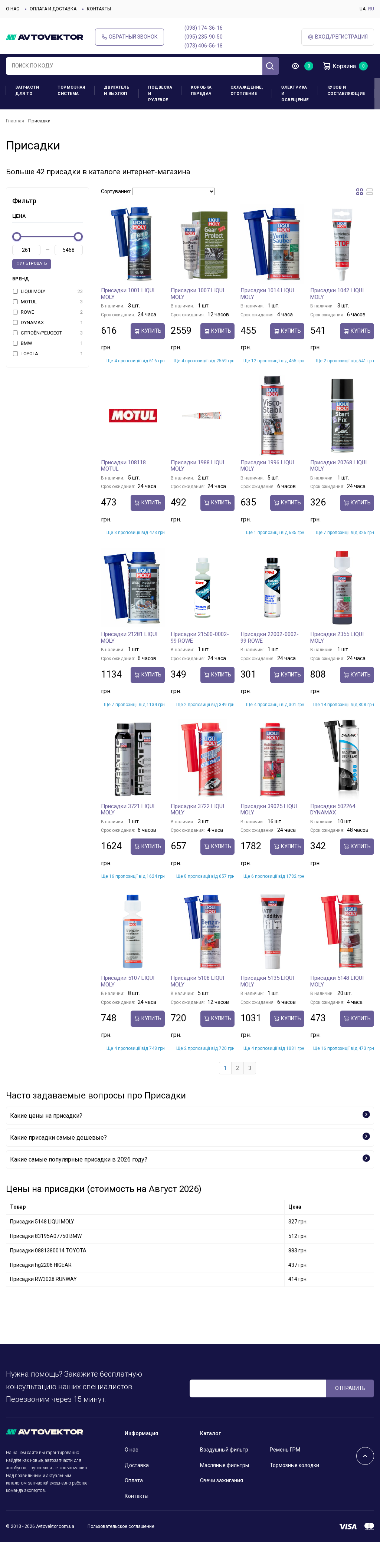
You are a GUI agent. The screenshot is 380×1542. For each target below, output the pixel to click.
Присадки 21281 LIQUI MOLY (129, 637)
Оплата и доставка (53, 8)
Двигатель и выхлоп (117, 90)
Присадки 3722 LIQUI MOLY (197, 809)
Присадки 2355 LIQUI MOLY (337, 637)
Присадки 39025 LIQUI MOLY (268, 809)
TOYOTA (51, 353)
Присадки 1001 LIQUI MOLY (127, 293)
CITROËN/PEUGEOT (51, 333)
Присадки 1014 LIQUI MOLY (267, 293)
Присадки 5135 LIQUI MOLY (267, 981)
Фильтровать (31, 263)
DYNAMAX (51, 322)
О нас (12, 8)
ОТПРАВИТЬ (350, 1388)
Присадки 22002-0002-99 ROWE (269, 637)
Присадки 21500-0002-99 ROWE (200, 637)
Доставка (137, 1465)
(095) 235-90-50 (203, 37)
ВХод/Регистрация (341, 37)
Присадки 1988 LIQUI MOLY (197, 465)
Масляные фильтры (224, 1465)
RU (371, 8)
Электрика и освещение (295, 93)
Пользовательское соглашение (121, 1526)
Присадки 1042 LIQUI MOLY (337, 293)
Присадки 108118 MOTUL (123, 465)
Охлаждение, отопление (246, 90)
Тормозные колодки (294, 1465)
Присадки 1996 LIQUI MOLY (267, 465)
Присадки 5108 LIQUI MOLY (197, 981)
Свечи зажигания (221, 1480)
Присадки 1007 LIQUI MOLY (197, 293)
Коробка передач (201, 90)
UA (363, 8)
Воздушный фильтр (224, 1450)
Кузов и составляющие (346, 90)
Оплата (134, 1480)
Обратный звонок (133, 37)
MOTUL (51, 301)
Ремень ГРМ (285, 1450)
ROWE (51, 312)
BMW (51, 343)
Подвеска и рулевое (160, 93)
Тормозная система (71, 90)
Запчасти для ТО (27, 90)
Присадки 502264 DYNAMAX (332, 809)
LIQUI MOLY (51, 291)
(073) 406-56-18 (203, 46)
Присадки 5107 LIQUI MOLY (127, 981)
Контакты (99, 8)
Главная (15, 120)
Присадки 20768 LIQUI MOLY (338, 465)
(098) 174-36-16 (203, 28)
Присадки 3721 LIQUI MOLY (127, 809)
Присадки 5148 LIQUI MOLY (337, 981)
